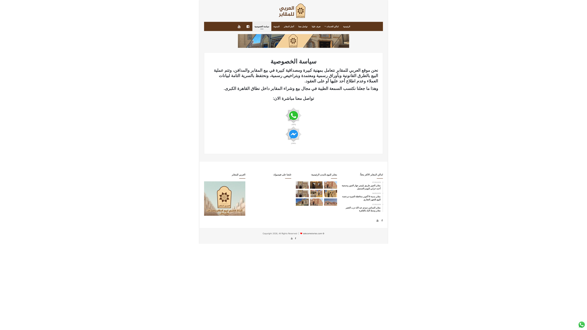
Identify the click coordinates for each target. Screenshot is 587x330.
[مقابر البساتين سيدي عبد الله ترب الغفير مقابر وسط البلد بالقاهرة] (330, 185)
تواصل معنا (303, 26)
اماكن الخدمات (333, 26)
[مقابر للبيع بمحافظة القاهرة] (316, 193)
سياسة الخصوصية (262, 26)
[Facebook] (381, 221)
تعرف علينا (316, 26)
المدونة (276, 26)
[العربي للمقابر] (293, 10)
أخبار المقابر (289, 26)
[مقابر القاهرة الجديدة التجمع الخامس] (330, 193)
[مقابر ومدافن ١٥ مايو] (330, 202)
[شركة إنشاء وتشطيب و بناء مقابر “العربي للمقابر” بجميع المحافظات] (316, 185)
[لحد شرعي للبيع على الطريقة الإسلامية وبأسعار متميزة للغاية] (302, 202)
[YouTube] (377, 221)
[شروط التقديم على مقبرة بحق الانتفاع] (316, 202)
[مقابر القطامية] (302, 185)
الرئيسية (346, 26)
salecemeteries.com (312, 233)
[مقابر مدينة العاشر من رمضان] (302, 193)
